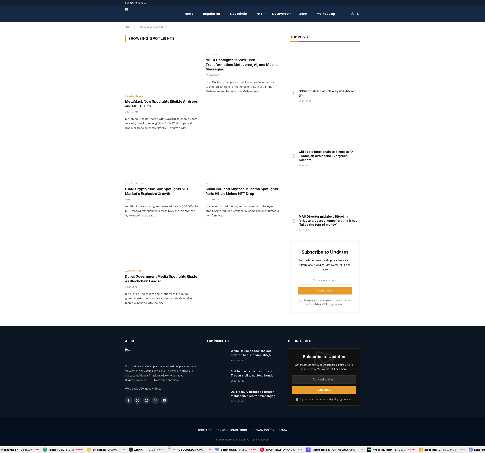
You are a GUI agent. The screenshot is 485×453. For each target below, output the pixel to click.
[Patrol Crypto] (152, 14)
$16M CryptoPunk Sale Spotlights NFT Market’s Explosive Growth (157, 191)
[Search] (358, 13)
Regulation (211, 14)
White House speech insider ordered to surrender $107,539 (252, 353)
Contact (204, 430)
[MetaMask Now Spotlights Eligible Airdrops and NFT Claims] (162, 70)
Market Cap (326, 14)
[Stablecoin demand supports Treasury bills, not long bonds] (217, 376)
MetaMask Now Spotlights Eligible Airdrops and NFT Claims (161, 103)
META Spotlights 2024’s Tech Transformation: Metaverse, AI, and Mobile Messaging (242, 64)
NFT (259, 14)
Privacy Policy (322, 304)
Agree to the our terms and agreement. (325, 399)
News (189, 14)
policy (334, 399)
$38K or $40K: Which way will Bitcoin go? (327, 93)
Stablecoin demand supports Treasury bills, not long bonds (252, 373)
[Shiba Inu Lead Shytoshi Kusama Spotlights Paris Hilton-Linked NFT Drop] (242, 158)
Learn (302, 14)
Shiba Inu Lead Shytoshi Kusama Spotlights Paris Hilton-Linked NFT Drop (242, 191)
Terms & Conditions (231, 430)
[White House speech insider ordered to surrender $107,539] (217, 355)
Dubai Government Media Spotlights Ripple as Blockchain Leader (161, 278)
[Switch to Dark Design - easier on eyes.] (352, 13)
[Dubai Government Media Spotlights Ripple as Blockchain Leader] (162, 245)
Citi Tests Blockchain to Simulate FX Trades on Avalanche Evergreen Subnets (326, 156)
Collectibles (134, 96)
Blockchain (238, 14)
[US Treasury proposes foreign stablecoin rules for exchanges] (217, 396)
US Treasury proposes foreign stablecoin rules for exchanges (253, 394)
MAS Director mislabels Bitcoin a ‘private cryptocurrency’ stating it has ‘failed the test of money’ (328, 221)
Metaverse (280, 14)
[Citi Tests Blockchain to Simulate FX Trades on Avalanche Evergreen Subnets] (325, 127)
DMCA (283, 430)
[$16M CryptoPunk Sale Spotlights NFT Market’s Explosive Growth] (162, 158)
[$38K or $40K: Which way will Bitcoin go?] (325, 66)
